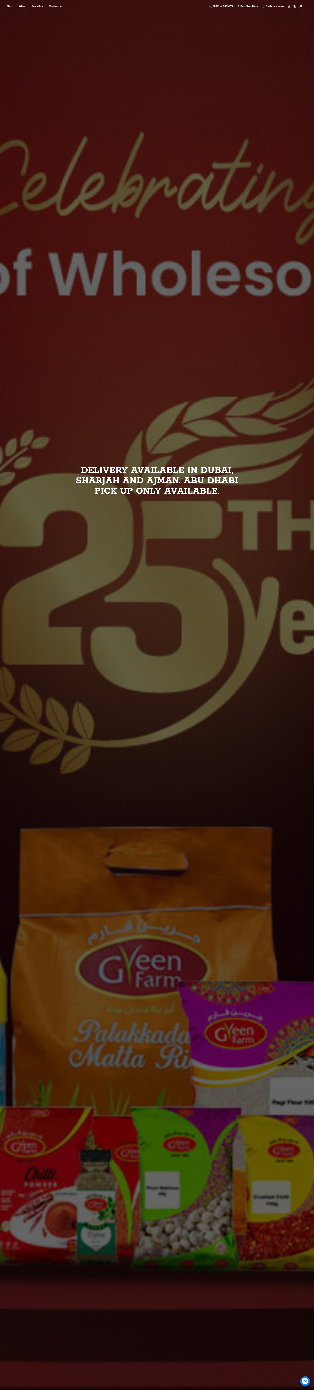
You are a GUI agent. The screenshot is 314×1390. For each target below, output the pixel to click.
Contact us (55, 6)
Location (37, 6)
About (22, 6)
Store (10, 6)
